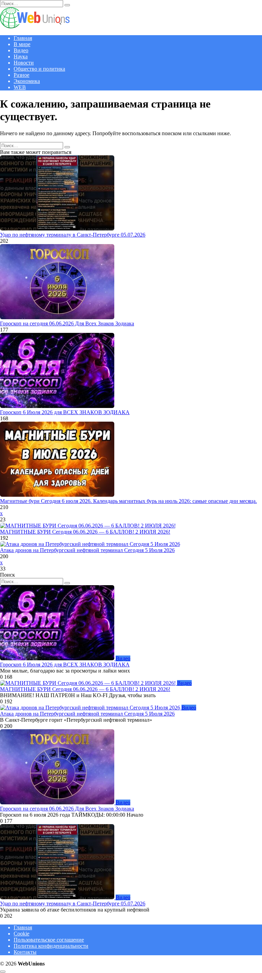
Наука (21, 56)
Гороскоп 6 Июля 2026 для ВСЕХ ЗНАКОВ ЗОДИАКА (65, 412)
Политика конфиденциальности (51, 946)
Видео (21, 50)
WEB (20, 87)
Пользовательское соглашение (49, 940)
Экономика (27, 81)
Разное (21, 75)
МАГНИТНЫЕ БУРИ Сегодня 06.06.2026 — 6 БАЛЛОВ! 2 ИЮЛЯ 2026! (85, 532)
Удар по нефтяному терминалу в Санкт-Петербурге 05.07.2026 (72, 235)
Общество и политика (39, 69)
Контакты (25, 952)
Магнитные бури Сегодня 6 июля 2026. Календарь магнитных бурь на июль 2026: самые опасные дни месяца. (128, 501)
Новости (24, 63)
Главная (23, 38)
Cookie (21, 933)
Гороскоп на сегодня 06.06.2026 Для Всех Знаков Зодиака (67, 323)
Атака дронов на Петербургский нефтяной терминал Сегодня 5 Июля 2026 (87, 550)
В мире (22, 44)
